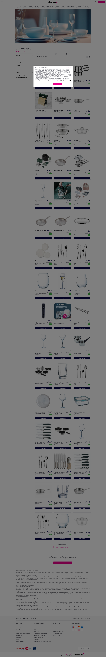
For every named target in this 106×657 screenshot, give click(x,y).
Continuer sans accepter (68, 67)
